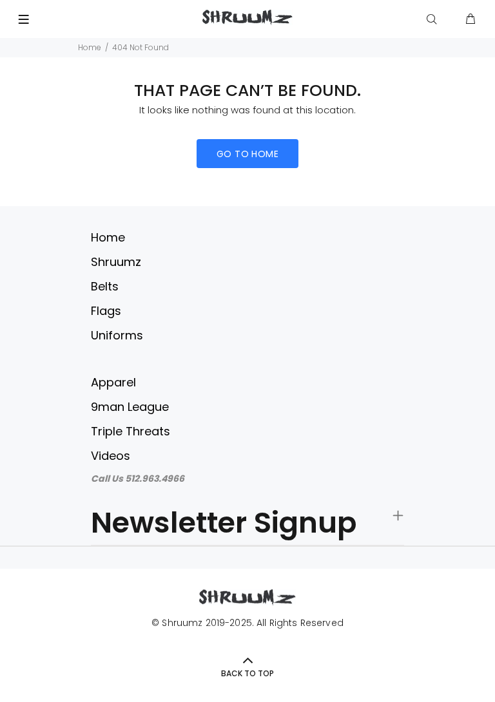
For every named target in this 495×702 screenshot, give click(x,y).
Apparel (113, 382)
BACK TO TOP (247, 673)
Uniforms (117, 335)
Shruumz (116, 262)
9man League (130, 407)
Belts (105, 286)
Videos (110, 456)
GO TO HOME (247, 153)
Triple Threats (130, 431)
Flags (106, 311)
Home (89, 47)
